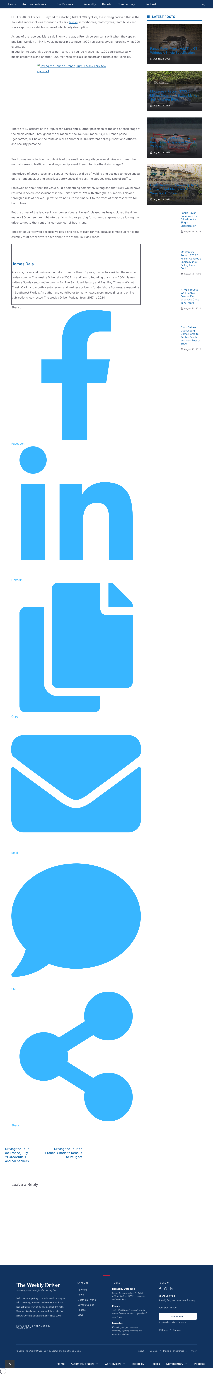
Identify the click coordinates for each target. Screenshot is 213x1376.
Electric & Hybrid (86, 1299)
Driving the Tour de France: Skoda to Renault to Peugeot (63, 1153)
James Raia (23, 264)
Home (12, 4)
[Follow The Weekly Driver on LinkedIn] (171, 1288)
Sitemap (177, 1330)
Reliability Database (123, 1288)
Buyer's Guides (85, 1304)
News (80, 1294)
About (141, 1351)
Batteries (117, 1323)
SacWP (55, 1351)
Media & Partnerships (173, 1351)
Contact (153, 1351)
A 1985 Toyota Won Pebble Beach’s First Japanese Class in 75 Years (173, 142)
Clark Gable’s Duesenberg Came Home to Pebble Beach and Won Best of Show (174, 189)
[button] (203, 4)
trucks (73, 22)
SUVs (80, 1314)
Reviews (82, 1289)
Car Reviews (64, 4)
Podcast (150, 4)
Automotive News (34, 4)
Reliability (89, 4)
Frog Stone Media (72, 1351)
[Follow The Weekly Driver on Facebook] (160, 1288)
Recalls (106, 4)
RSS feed (163, 1330)
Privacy (193, 1351)
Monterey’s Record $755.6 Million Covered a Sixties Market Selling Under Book (174, 95)
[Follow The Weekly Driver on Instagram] (165, 1288)
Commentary (126, 4)
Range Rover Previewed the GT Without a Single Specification (189, 219)
